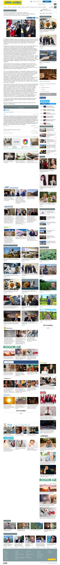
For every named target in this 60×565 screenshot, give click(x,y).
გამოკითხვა (43, 67)
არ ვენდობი (43, 89)
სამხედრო (42, 228)
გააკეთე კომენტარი (34, 132)
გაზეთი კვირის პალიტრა (47, 13)
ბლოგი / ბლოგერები (46, 10)
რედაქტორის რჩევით (45, 16)
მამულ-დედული (44, 247)
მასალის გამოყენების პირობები (52, 563)
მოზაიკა (42, 156)
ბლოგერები (7, 520)
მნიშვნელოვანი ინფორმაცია (47, 209)
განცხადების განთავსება (36, 1)
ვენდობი (42, 85)
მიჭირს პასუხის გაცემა (45, 91)
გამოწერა (47, 1)
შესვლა (55, 1)
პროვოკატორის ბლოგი (10, 10)
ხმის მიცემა (48, 94)
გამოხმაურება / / (35, 125)
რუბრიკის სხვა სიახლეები (10, 245)
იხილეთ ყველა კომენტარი (8, 132)
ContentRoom (34, 151)
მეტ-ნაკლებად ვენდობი (45, 87)
